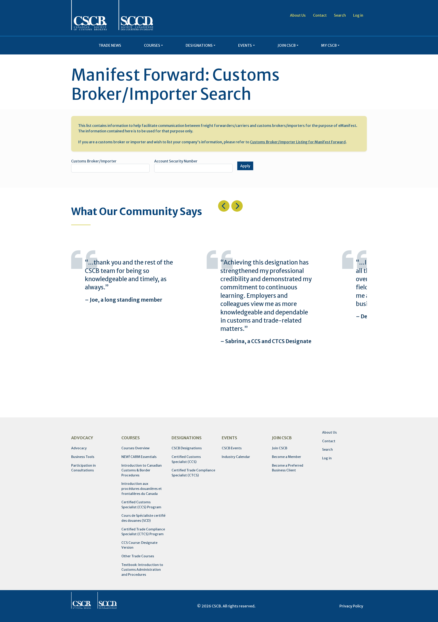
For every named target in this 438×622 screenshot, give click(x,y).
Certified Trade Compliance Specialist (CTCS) (193, 472)
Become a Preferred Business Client (287, 468)
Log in (358, 15)
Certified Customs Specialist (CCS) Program (141, 504)
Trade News (110, 45)
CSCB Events (232, 448)
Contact (320, 15)
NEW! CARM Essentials (138, 457)
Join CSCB (279, 448)
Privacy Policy (351, 606)
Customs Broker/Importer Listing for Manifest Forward (298, 142)
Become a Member (286, 457)
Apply (245, 166)
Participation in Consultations (83, 468)
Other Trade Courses (137, 556)
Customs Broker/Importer (94, 161)
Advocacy (79, 448)
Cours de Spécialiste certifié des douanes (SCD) (143, 518)
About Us (298, 15)
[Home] (112, 15)
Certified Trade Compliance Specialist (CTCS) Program (143, 531)
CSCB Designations (187, 448)
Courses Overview (135, 448)
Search (340, 15)
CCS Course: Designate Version (139, 545)
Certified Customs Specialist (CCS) (186, 459)
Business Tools (82, 457)
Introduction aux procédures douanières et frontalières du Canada (141, 489)
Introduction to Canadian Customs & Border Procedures (141, 470)
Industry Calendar (236, 457)
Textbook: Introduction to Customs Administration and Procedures (142, 570)
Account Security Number (176, 161)
